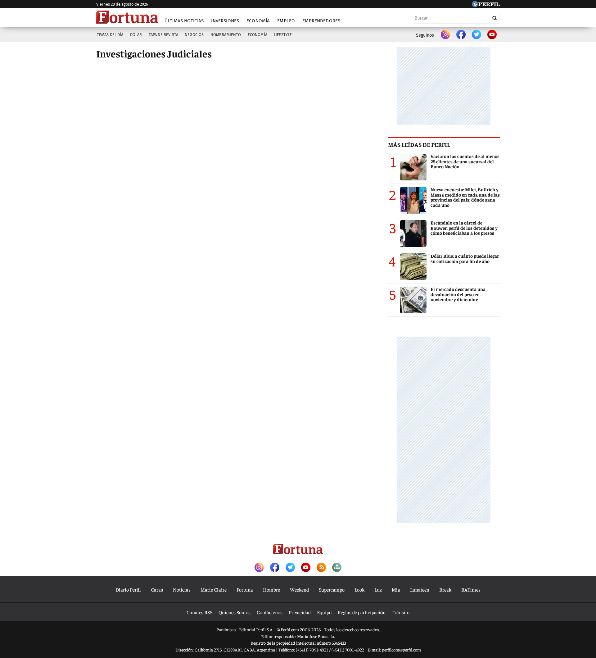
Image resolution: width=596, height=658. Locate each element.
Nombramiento (225, 34)
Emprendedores (321, 21)
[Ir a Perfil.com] (486, 5)
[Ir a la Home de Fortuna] (127, 17)
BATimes (471, 589)
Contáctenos (269, 612)
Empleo (286, 21)
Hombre (271, 589)
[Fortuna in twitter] (476, 35)
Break (445, 589)
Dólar (136, 34)
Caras (157, 589)
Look (359, 589)
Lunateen (419, 589)
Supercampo (332, 589)
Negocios (194, 34)
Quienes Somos (235, 612)
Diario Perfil (128, 589)
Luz (378, 589)
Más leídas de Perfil (419, 144)
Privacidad (300, 612)
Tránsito (400, 612)
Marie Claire (214, 589)
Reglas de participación (362, 612)
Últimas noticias (184, 21)
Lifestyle (283, 34)
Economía (258, 21)
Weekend (299, 589)
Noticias (182, 589)
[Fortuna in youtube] (492, 35)
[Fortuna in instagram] (445, 35)
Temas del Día (110, 34)
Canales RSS (199, 612)
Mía (396, 589)
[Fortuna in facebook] (461, 35)
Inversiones (225, 21)
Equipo (324, 612)
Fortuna (245, 589)
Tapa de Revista (163, 34)
